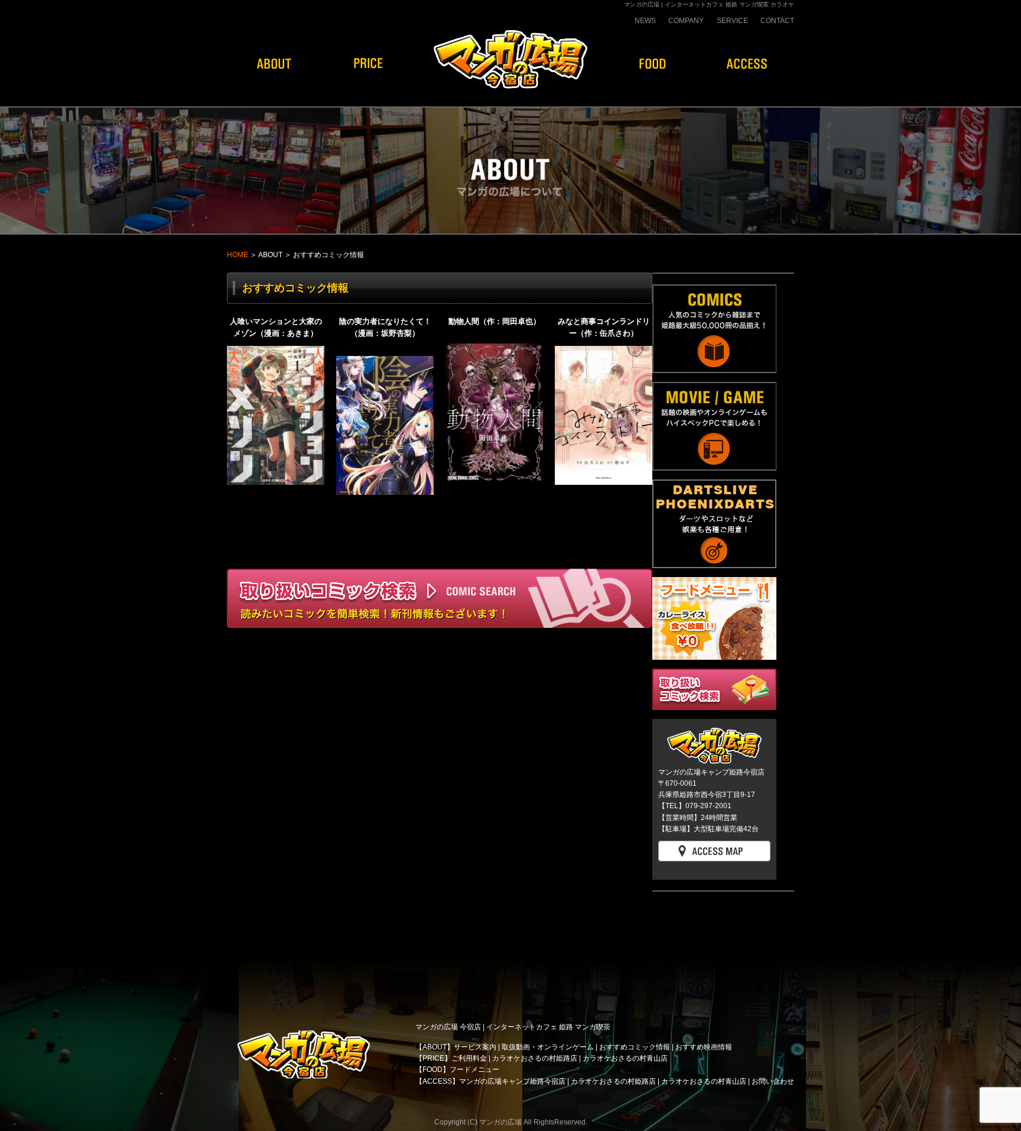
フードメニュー (474, 1069)
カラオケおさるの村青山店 (625, 1058)
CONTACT (777, 21)
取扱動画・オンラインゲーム (548, 1047)
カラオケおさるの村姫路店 (534, 1058)
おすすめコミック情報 (634, 1047)
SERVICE (732, 21)
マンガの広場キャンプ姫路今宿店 (512, 1081)
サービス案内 (475, 1047)
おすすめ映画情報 (703, 1047)
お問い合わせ (773, 1081)
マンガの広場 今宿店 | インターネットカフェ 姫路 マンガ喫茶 (512, 1027)
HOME (237, 255)
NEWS (645, 21)
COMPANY (686, 21)
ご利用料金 (469, 1058)
